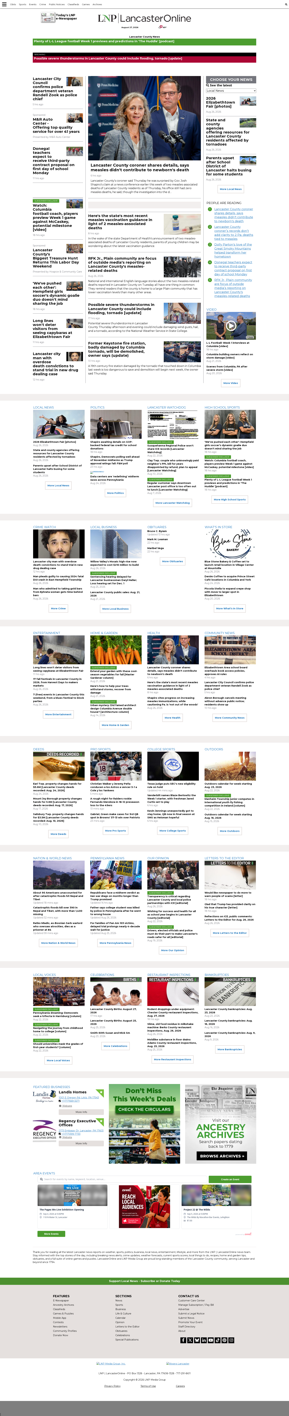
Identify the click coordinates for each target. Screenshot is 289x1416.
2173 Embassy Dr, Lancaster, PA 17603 (81, 1130)
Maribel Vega (155, 548)
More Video (230, 383)
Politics (97, 407)
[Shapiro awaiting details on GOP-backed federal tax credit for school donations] (116, 424)
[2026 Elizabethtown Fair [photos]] (248, 101)
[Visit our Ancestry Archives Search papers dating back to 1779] (220, 1124)
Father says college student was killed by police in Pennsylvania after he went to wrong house (115, 911)
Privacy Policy (112, 1386)
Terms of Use (148, 1386)
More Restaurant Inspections (172, 1059)
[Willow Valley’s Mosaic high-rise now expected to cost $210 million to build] (116, 543)
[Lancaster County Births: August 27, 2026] (116, 991)
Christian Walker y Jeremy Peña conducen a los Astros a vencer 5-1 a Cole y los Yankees (113, 787)
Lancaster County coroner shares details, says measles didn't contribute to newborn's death (140, 167)
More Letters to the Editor (230, 932)
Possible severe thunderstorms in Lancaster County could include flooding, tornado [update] (108, 58)
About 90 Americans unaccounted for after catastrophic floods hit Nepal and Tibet (58, 896)
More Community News (230, 717)
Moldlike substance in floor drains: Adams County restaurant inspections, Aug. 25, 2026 (172, 1043)
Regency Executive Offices (77, 1123)
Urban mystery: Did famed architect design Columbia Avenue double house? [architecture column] (113, 708)
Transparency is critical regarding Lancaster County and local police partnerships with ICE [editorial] (169, 900)
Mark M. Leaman (157, 539)
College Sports (161, 749)
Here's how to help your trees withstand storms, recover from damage (110, 689)
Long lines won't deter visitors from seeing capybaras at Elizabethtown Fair (52, 328)
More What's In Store (229, 608)
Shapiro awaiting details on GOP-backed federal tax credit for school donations (113, 445)
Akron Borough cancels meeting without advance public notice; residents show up (225, 701)
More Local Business (115, 608)
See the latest (221, 85)
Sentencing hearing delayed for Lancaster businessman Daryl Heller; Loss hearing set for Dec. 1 (113, 580)
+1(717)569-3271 (71, 1100)
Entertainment (46, 633)
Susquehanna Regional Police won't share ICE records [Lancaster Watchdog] (170, 449)
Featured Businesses (51, 1087)
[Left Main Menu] (4, 4)
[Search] (286, 4)
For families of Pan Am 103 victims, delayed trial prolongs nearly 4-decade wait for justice (115, 926)
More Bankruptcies (230, 1049)
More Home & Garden (115, 725)
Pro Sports (100, 749)
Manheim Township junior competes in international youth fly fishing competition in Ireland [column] (229, 802)
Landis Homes (72, 1092)
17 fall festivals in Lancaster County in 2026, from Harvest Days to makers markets (57, 682)
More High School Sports (230, 499)
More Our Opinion (172, 950)
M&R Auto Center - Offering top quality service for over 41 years (56, 125)
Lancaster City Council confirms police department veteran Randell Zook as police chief (55, 89)
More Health (172, 717)
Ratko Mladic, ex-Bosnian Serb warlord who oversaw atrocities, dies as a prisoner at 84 (57, 926)
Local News (43, 407)
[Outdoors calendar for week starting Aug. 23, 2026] (230, 766)
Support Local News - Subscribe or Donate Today (144, 1281)
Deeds (38, 749)
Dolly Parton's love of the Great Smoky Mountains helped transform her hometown (233, 250)
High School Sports (222, 407)
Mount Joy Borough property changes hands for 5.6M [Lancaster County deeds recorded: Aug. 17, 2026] (57, 802)
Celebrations (102, 975)
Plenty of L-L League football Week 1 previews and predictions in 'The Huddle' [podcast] (104, 41)
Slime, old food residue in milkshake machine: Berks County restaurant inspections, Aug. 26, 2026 (170, 1027)
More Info (81, 1112)
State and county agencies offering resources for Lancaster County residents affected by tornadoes (228, 132)
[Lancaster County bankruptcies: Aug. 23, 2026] (230, 991)
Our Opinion (158, 858)
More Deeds (58, 834)
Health (154, 633)
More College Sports (173, 830)
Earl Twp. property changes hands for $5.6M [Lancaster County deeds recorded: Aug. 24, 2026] (57, 787)
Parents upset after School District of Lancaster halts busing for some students (57, 469)
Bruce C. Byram (157, 531)
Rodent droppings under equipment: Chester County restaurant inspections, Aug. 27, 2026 (172, 1012)
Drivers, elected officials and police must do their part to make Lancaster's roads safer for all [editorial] (172, 934)
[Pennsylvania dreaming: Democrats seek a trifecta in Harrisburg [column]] (59, 991)
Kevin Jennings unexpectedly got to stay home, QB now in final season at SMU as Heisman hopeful (171, 814)
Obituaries (157, 527)
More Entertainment (58, 714)
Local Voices (44, 975)
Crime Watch (44, 527)
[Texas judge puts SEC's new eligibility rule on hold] (173, 766)
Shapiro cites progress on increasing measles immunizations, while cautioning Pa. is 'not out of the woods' (172, 701)
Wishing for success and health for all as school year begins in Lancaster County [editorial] (171, 914)
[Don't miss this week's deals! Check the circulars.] (144, 1124)
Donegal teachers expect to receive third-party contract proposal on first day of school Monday (54, 160)
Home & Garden (104, 633)
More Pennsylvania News (115, 943)
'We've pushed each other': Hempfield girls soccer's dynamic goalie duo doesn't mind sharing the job (56, 293)
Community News (220, 633)
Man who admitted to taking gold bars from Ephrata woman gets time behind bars (58, 592)
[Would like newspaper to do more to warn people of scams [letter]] (230, 875)
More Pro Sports (115, 830)
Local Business (103, 527)
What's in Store (218, 527)
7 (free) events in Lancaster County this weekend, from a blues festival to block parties (58, 698)
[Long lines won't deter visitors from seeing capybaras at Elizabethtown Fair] (74, 323)
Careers (180, 1386)
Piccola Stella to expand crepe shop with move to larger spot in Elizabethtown (228, 592)
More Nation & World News (58, 943)
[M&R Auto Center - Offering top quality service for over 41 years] (74, 118)
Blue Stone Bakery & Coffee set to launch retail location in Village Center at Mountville (229, 565)
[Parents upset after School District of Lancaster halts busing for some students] (248, 160)
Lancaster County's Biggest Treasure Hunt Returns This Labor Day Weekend (56, 258)
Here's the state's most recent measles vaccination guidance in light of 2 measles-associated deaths (120, 222)
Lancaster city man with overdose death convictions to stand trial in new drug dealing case (55, 364)
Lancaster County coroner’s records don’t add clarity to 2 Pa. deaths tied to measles (233, 233)
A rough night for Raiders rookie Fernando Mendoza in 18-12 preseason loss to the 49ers (114, 802)
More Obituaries (172, 561)
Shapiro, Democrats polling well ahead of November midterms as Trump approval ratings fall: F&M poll (114, 460)
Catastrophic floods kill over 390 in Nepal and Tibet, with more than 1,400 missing (57, 911)
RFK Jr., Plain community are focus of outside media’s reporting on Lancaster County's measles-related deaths (122, 264)
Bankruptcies (217, 975)
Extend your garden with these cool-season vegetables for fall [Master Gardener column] (113, 674)
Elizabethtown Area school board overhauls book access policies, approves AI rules (226, 671)
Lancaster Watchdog (167, 407)
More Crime (58, 608)
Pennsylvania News (107, 858)
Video (212, 309)
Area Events (44, 1173)
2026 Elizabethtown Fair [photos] (220, 102)
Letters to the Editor (224, 858)
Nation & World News (52, 858)
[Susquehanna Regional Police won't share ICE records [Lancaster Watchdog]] (173, 424)
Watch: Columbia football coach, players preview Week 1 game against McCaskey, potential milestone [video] (55, 217)
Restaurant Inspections (169, 975)
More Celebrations (115, 1046)
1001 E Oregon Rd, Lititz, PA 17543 (79, 1097)
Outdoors (214, 749)
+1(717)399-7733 (71, 1133)
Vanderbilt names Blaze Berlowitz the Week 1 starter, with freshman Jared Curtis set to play (171, 798)
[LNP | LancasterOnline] (144, 18)
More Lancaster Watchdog (173, 502)
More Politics (115, 493)
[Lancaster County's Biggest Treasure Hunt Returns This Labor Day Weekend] (74, 248)
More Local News (231, 189)
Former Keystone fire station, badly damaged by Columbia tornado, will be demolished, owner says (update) (117, 349)
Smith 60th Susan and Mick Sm (110, 1032)
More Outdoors (229, 831)
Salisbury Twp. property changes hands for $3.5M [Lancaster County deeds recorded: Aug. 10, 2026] (58, 817)
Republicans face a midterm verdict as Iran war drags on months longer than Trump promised (114, 896)
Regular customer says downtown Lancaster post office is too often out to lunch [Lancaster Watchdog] (171, 486)
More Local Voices (58, 1060)
